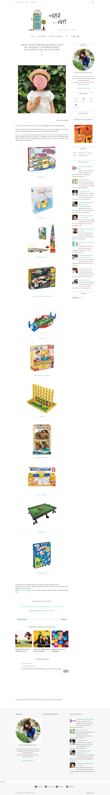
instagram (83, 101)
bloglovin (76, 107)
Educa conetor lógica (42, 494)
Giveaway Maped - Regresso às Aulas (84, 719)
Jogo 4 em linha (42, 416)
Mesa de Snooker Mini (41, 532)
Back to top (90, 793)
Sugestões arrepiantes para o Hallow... (42, 650)
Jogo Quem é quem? (42, 177)
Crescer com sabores (56, 36)
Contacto (33, 2)
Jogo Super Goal (42, 338)
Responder (66, 671)
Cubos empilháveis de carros (42, 257)
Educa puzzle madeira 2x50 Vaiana (42, 457)
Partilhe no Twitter (45, 606)
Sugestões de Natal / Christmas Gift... (23, 650)
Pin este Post (58, 606)
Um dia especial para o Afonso (85, 268)
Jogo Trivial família (42, 217)
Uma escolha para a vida (83, 191)
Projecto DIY (89, 152)
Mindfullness (41, 36)
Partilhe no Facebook (28, 606)
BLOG (32, 36)
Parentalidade (82, 152)
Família (74, 155)
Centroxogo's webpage (25, 590)
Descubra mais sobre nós (83, 88)
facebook (76, 101)
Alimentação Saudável (82, 155)
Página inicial (19, 2)
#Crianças (36, 610)
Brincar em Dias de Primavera (58, 650)
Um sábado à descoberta (84, 280)
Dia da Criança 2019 (49, 610)
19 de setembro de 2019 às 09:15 (28, 666)
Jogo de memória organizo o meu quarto (42, 375)
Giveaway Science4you (83, 179)
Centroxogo (19, 134)
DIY (66, 36)
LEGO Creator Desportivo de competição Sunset (42, 296)
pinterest (91, 101)
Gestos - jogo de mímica (42, 573)
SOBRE (27, 2)
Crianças (75, 152)
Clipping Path (26, 663)
